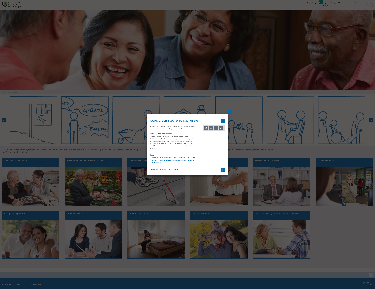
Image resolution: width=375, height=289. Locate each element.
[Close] (230, 112)
